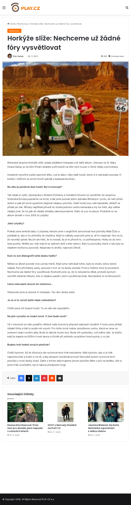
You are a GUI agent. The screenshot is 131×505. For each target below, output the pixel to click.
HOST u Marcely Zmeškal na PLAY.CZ (62, 426)
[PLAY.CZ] (25, 7)
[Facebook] (21, 378)
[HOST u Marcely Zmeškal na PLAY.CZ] (65, 412)
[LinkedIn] (36, 378)
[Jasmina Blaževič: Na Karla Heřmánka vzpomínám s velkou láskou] (106, 412)
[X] (29, 378)
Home (12, 23)
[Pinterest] (44, 378)
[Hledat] (127, 8)
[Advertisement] (65, 466)
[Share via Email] (59, 378)
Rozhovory (23, 23)
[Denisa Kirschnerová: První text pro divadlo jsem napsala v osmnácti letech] (25, 412)
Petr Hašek (18, 56)
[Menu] (4, 8)
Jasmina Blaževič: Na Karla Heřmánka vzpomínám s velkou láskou (103, 428)
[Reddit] (52, 378)
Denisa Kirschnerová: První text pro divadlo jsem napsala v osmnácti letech (25, 428)
